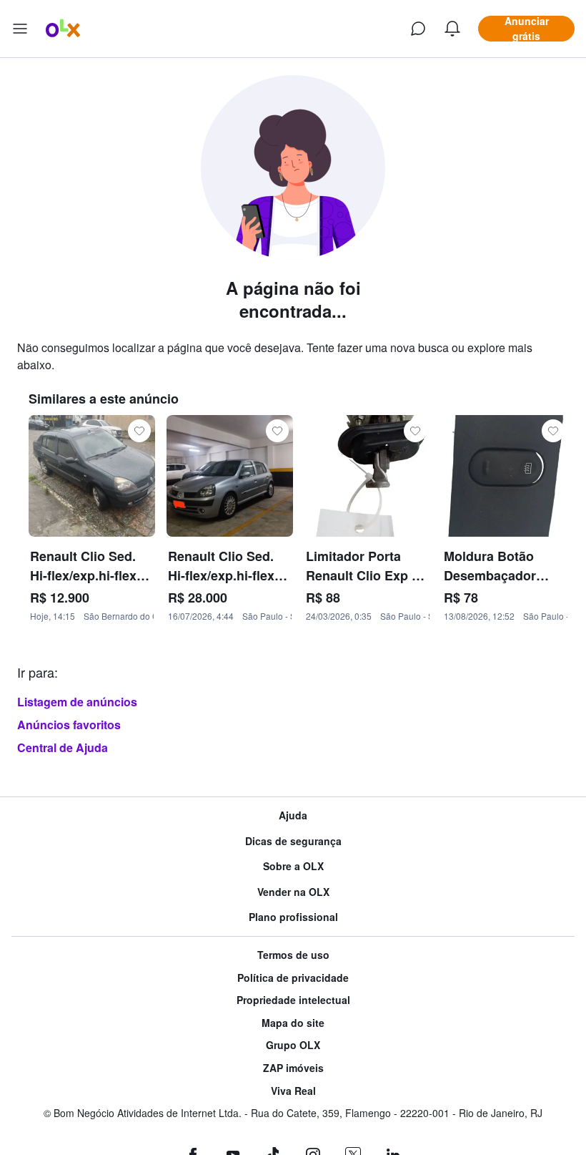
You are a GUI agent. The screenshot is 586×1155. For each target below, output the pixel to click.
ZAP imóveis (293, 1068)
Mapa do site (293, 1023)
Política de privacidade (293, 978)
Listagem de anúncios (77, 701)
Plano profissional (293, 917)
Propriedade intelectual (293, 1000)
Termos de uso (293, 955)
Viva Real (293, 1091)
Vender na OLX (293, 892)
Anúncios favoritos (69, 724)
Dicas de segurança (293, 841)
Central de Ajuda (62, 747)
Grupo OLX (293, 1045)
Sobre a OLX (293, 866)
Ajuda (293, 815)
